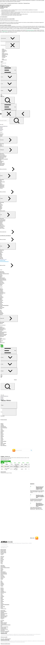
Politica (2, 558)
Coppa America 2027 (3, 259)
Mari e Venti (2, 444)
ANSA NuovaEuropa (5, 53)
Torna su (9, 541)
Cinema (1, 204)
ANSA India (3, 57)
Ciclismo (1, 257)
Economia (2, 559)
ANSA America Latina (5, 54)
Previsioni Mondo (3, 441)
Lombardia (2, 430)
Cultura (1, 198)
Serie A (1, 130)
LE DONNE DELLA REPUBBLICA (5, 235)
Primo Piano (2, 143)
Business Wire (2, 163)
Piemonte (1, 300)
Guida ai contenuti (3, 623)
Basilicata (1, 289)
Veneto (1, 308)
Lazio (1, 428)
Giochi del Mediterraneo (3, 126)
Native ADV (2, 318)
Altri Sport (1, 258)
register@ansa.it (4, 31)
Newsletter (1, 340)
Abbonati (2, 61)
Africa (1, 180)
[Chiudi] (9, 113)
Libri (1, 214)
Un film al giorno (2, 210)
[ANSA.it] (1, 113)
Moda (1, 206)
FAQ (0, 339)
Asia (0, 182)
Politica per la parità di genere (5, 643)
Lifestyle (1, 275)
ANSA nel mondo (3, 552)
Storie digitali (2, 322)
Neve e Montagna (3, 445)
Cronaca (2, 557)
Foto (1, 94)
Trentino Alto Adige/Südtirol (4, 305)
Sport (1, 562)
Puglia (1, 301)
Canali (2, 83)
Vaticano (1, 284)
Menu (15, 350)
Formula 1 (1, 252)
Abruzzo (1, 288)
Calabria (1, 290)
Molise (1, 299)
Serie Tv (1, 205)
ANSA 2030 (2, 165)
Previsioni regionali (4, 419)
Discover (1, 323)
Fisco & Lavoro (2, 154)
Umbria (1, 306)
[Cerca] (8, 100)
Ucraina (1, 128)
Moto (1, 253)
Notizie (2, 442)
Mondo (1, 175)
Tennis (1, 255)
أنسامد (3, 52)
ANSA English (3, 610)
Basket (1, 254)
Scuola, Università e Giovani (4, 273)
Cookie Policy (20, 3)
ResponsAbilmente (4, 572)
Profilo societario (3, 550)
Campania (1, 291)
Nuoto (1, 256)
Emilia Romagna (3, 426)
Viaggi (1, 285)
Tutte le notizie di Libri (3, 231)
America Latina (2, 181)
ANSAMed (3, 51)
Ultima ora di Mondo (3, 191)
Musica (1, 207)
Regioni (2, 90)
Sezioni (2, 357)
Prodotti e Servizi (3, 551)
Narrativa (1, 221)
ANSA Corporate (4, 59)
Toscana (1, 304)
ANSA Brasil (3, 55)
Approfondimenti (2, 220)
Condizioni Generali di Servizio (12, 3)
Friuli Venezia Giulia (4, 427)
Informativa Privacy (27, 3)
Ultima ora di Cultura (3, 239)
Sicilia (1, 303)
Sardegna (1, 302)
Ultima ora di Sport (2, 265)
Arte (0, 203)
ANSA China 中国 (4, 56)
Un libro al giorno (2, 219)
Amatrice (1, 127)
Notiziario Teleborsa (4, 622)
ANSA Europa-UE (3, 611)
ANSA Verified (2, 272)
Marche (2, 597)
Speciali (1, 314)
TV (0, 209)
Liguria (2, 429)
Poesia (1, 222)
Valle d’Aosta (2, 307)
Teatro (1, 208)
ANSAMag (1, 313)
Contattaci (2, 553)
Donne (1, 274)
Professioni (2, 149)
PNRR (1, 162)
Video (1, 95)
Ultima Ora (2, 556)
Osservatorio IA (3, 571)
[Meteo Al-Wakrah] (14, 450)
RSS (0, 341)
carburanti (1, 129)
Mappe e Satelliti (3, 443)
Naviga (2, 405)
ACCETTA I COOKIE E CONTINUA (5, 25)
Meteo (2, 621)
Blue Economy (2, 164)
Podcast (1, 312)
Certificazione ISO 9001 (4, 633)
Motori (1, 276)
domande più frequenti (30, 30)
